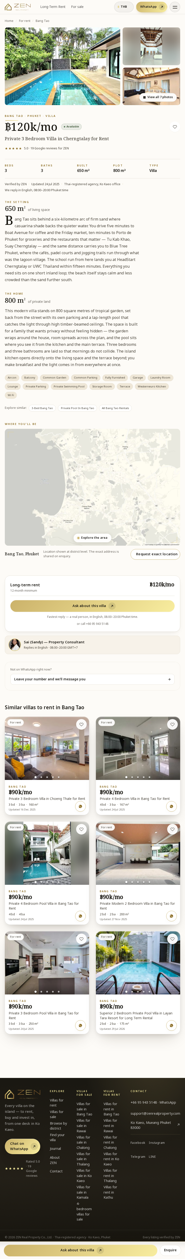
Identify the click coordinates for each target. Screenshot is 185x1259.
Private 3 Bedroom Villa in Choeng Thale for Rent (47, 799)
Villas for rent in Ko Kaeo (111, 1159)
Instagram (157, 1143)
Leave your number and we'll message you (92, 679)
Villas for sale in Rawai (83, 1125)
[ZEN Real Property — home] (18, 7)
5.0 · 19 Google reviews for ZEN (37, 148)
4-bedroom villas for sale (84, 1211)
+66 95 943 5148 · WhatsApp (153, 1102)
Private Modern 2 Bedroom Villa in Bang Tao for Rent (137, 906)
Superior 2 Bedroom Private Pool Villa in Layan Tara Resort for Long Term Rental (136, 1016)
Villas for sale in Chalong (83, 1142)
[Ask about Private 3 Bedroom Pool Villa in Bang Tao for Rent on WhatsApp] (80, 1025)
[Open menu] (175, 7)
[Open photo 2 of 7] (151, 46)
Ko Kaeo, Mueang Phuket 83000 (155, 1125)
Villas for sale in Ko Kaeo (84, 1175)
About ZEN (55, 1160)
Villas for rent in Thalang (110, 1175)
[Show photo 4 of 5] (53, 777)
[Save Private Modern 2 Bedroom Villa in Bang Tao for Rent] (172, 829)
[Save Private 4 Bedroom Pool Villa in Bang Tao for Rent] (81, 829)
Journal (55, 1148)
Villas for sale (57, 1114)
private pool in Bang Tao (77, 408)
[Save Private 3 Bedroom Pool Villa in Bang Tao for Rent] (81, 939)
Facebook (138, 1143)
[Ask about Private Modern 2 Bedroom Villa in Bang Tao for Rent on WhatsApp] (171, 916)
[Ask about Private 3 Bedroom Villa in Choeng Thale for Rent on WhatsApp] (80, 806)
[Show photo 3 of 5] (47, 777)
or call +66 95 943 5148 (92, 624)
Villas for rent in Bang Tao (111, 1109)
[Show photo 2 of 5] (41, 777)
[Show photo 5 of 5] (58, 777)
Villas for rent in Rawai (110, 1125)
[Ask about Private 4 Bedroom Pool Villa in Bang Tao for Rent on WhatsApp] (80, 916)
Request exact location (157, 554)
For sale (77, 7)
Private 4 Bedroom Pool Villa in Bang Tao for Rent (44, 906)
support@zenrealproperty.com (155, 1113)
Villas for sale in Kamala (83, 1192)
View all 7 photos (158, 97)
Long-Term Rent (53, 7)
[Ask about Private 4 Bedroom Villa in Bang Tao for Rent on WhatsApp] (171, 806)
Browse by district (58, 1126)
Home (9, 21)
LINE (152, 1157)
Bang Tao (42, 21)
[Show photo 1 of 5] (35, 777)
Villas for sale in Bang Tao (84, 1109)
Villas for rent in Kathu (110, 1192)
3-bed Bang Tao (42, 408)
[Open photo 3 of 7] (151, 86)
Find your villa (57, 1137)
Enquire (170, 1250)
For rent (24, 21)
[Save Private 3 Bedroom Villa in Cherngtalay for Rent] (175, 126)
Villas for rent (57, 1103)
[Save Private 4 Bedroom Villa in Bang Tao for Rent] (172, 724)
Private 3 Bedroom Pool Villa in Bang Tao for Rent (44, 1016)
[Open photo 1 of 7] (62, 66)
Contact (56, 1171)
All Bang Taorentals (115, 408)
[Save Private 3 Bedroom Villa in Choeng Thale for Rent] (81, 724)
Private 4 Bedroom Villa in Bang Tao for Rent (135, 799)
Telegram (138, 1157)
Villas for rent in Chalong (110, 1142)
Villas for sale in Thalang (83, 1159)
